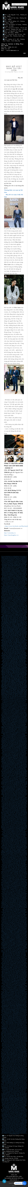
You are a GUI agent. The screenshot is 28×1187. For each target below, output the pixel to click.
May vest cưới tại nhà (20, 1002)
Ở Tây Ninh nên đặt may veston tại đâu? (9, 1019)
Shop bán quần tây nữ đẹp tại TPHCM (9, 1072)
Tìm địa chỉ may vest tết (5, 764)
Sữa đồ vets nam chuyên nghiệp (15, 879)
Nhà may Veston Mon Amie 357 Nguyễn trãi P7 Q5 (10, 1010)
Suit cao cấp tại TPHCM (9, 770)
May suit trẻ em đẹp (7, 1043)
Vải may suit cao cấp (11, 891)
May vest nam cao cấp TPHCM (13, 966)
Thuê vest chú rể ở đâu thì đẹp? (10, 1068)
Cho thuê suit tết (17, 768)
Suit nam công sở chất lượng (8, 1036)
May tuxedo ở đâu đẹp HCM (8, 862)
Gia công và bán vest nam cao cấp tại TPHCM (12, 983)
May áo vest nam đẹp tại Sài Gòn (16, 920)
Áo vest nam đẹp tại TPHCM (15, 1109)
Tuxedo (14, 774)
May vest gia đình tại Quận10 (10, 727)
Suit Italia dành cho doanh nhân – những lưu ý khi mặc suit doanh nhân (14, 1082)
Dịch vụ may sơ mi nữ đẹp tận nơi (8, 703)
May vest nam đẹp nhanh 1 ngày (12, 806)
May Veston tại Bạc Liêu (6, 1014)
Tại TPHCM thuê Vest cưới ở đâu (7, 1012)
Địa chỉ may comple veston (18, 876)
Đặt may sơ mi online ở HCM (20, 714)
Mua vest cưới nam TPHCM (15, 956)
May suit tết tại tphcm (7, 766)
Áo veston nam (12, 872)
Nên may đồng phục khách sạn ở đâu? (18, 611)
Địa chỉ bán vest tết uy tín (8, 721)
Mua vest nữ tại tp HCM (9, 1055)
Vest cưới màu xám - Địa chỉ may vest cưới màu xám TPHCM (11, 1085)
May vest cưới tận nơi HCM (17, 841)
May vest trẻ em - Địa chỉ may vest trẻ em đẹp (10, 1026)
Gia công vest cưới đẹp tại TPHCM (9, 982)
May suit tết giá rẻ (9, 767)
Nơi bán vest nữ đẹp (19, 1071)
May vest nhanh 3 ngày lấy (10, 743)
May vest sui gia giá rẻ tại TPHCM (16, 726)
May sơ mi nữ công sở (17, 1063)
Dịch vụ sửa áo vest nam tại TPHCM (7, 873)
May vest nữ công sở (14, 766)
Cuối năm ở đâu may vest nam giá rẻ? (9, 797)
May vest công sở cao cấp (9, 801)
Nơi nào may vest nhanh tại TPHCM (13, 733)
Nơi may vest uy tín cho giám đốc (19, 826)
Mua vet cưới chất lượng (9, 1003)
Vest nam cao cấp (15, 927)
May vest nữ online (21, 715)
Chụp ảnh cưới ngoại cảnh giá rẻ (7, 1109)
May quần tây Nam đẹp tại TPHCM (14, 1095)
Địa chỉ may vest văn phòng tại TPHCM (9, 761)
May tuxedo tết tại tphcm (12, 788)
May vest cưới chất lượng (7, 1004)
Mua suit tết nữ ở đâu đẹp (17, 782)
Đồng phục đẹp (18, 836)
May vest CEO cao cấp (8, 825)
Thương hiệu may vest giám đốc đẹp (12, 814)
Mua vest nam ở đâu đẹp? (19, 1056)
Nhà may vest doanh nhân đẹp (21, 818)
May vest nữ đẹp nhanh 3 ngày (22, 802)
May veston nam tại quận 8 (9, 1126)
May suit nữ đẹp (13, 1050)
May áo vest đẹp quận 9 (17, 904)
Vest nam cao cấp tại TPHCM (21, 815)
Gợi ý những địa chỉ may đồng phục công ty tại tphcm (16, 614)
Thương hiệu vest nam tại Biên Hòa (7, 941)
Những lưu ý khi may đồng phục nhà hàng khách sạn (17, 596)
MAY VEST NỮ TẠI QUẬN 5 (6, 1078)
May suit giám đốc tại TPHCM (10, 771)
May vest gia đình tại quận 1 (18, 727)
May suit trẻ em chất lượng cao (8, 1042)
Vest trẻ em (19, 1066)
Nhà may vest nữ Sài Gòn (14, 960)
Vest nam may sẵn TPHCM (21, 866)
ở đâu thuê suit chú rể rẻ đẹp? (7, 1041)
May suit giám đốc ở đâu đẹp (18, 771)
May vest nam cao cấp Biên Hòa (12, 943)
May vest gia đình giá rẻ (8, 747)
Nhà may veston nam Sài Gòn (11, 876)
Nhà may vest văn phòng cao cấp (19, 761)
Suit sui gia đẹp (12, 1044)
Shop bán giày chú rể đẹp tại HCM (10, 1102)
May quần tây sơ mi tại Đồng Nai (16, 929)
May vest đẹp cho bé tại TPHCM (7, 748)
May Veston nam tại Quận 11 (19, 1125)
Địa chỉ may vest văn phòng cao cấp (18, 759)
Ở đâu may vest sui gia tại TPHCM (20, 731)
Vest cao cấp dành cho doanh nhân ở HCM (9, 812)
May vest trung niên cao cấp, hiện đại (9, 992)
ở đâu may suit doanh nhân (16, 770)
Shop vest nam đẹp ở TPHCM (7, 960)
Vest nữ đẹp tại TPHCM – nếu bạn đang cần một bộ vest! (10, 1061)
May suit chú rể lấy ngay (21, 794)
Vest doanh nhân (18, 955)
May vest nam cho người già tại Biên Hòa (15, 936)
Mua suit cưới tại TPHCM (8, 783)
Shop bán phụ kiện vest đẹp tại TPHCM (10, 955)
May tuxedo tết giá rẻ (18, 788)
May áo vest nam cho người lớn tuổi (12, 951)
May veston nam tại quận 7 (17, 1126)
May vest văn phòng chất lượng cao (11, 762)
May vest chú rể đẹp (21, 853)
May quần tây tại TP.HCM (18, 997)
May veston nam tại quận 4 (15, 1127)
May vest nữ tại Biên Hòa (12, 944)
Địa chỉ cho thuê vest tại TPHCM (10, 877)
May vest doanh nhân (8, 829)
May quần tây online (20, 713)
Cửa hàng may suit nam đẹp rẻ (9, 909)
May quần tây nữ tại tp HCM (13, 1057)
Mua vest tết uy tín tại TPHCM (21, 719)
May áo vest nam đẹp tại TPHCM (9, 878)
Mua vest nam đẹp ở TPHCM (7, 870)
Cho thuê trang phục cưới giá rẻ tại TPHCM (16, 753)
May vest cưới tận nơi (5, 843)
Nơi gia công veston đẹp (6, 886)
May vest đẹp (11, 820)
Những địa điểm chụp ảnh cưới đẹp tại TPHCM (11, 1107)
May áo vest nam (15, 866)
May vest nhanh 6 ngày (15, 742)
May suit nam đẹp (17, 1050)
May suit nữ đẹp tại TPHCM (21, 1049)
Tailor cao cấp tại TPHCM (6, 844)
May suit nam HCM (8, 908)
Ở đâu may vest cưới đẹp (9, 1001)
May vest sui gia (13, 829)
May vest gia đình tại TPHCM (13, 745)
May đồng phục (13, 1133)
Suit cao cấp (4, 770)
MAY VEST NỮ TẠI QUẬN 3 (14, 1078)
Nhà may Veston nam (9, 1115)
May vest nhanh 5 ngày (22, 742)
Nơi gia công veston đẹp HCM (18, 885)
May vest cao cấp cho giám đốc (16, 957)
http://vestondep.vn (10, 533)
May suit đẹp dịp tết (5, 765)
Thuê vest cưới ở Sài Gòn (9, 915)
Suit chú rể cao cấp (6, 778)
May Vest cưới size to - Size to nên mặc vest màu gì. (10, 1025)
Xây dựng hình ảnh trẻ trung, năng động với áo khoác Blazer (10, 606)
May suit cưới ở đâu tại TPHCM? (19, 792)
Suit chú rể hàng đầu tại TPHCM (17, 1047)
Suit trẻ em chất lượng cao (14, 1041)
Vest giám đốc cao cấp (13, 808)
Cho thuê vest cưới (12, 824)
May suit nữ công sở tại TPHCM (9, 1037)
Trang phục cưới (15, 723)
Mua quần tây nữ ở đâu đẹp (16, 1055)
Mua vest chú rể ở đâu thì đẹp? (19, 1068)
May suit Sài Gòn (10, 970)
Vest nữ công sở (15, 1065)
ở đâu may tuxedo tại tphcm (15, 779)
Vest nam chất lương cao (21, 927)
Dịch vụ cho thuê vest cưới (11, 1113)
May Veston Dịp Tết (11, 907)
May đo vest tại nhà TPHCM (9, 842)
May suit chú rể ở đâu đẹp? (8, 1047)
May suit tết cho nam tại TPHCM (18, 791)
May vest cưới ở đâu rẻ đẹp (7, 974)
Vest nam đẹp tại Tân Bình (13, 921)
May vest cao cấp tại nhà (11, 712)
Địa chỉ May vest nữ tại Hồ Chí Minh (8, 1110)
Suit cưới (10, 777)
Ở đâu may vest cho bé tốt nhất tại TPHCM (10, 724)
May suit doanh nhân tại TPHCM (8, 772)
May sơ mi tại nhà (9, 711)
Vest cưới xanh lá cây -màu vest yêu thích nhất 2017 (13, 1091)
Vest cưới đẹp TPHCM (9, 948)
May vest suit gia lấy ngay (20, 738)
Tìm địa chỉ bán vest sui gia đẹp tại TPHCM (10, 731)
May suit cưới (6, 792)
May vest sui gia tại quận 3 (7, 726)
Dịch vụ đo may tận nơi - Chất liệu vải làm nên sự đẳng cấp (17, 558)
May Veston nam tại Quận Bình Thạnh (16, 1124)
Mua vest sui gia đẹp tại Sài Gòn (12, 738)
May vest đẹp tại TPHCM (17, 861)
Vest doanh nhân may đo (12, 811)
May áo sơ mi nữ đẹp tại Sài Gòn (10, 854)
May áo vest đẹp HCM (20, 901)
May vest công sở (17, 878)
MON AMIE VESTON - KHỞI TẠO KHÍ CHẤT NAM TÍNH (11, 685)
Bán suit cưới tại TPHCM (11, 800)
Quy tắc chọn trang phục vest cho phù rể (8, 582)
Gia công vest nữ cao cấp (17, 982)
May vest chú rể (20, 786)
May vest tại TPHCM (11, 841)
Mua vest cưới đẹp (14, 1002)
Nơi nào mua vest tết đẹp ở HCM (15, 717)
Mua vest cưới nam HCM (8, 913)
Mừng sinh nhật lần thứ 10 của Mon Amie (9, 567)
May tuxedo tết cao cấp (6, 789)
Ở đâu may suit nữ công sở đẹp (17, 1036)
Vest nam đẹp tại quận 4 (13, 923)
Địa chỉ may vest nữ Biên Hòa (21, 943)
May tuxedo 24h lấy (17, 790)
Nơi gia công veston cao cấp (16, 884)
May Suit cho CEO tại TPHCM (7, 773)
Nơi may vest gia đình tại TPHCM (9, 737)
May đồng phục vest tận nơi (6, 709)
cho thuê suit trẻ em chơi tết (10, 768)
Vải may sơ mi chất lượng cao (10, 889)
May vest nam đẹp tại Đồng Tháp (8, 1018)
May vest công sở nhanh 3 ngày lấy (6, 803)
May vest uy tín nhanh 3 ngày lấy (16, 803)
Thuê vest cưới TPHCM (16, 959)
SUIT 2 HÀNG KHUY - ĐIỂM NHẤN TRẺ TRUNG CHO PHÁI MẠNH (15, 689)
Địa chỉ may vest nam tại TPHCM (9, 859)
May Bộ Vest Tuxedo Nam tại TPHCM (8, 1119)
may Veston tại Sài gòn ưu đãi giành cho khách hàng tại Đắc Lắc (14, 1020)
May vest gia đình (6, 744)
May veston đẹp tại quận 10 (21, 1031)
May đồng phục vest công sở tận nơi (14, 839)
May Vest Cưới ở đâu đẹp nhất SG (6, 1080)
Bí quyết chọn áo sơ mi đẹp (21, 1004)
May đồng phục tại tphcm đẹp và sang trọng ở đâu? (17, 608)
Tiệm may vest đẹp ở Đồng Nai (7, 929)
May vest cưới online (18, 785)
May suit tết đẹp (14, 767)
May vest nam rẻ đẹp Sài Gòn (16, 924)
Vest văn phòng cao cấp (9, 760)
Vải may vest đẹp (17, 892)
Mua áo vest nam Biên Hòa (19, 942)
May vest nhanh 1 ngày (22, 807)
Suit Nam (15, 1096)
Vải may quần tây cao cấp (22, 888)
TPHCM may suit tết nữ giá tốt (20, 774)
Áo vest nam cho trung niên (11, 868)
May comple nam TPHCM (20, 947)
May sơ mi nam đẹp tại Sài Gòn (12, 855)
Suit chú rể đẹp (11, 1048)
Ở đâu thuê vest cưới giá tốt (16, 1001)
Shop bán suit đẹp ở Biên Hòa (11, 945)
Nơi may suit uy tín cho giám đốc (15, 825)
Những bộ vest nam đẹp (15, 870)
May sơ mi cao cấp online (12, 714)
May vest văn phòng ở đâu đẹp (9, 759)
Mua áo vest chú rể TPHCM (16, 953)
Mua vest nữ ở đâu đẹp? (13, 1056)
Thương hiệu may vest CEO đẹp (7, 815)
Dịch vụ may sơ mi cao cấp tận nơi (13, 702)
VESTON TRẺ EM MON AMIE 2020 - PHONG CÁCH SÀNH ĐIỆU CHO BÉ (13, 656)
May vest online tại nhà (7, 701)
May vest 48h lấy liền (14, 758)
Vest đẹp (9, 1112)
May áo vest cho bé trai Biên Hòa (15, 935)
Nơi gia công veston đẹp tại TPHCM (8, 885)
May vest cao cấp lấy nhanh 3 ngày (13, 802)
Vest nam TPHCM (12, 867)
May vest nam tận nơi (11, 843)
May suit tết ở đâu (19, 766)
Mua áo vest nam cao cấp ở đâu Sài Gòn (12, 919)
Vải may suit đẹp (6, 891)
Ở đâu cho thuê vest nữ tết (22, 779)
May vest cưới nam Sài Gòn (10, 912)
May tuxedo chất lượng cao (9, 860)
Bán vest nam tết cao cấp (20, 721)
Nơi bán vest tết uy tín (20, 718)
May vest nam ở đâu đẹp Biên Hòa (10, 939)
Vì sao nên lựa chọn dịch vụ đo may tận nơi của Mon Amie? (11, 580)
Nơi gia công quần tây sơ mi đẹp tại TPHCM (10, 979)
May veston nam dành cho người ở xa (16, 1121)
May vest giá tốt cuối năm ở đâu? (17, 784)
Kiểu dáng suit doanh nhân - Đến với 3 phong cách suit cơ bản (16, 591)
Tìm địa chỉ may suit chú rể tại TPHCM (15, 776)
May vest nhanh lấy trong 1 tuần (21, 741)
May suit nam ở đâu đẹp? (14, 1049)
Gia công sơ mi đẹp (9, 884)
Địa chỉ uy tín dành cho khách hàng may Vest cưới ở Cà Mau (17, 1014)
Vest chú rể (6, 774)
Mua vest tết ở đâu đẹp (7, 717)
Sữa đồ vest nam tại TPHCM (18, 880)
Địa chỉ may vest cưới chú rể (16, 974)
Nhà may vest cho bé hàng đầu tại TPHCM (11, 725)
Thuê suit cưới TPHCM (17, 907)
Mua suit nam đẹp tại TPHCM (15, 908)
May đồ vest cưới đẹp (8, 897)
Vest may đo (6, 965)
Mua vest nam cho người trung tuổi (8, 959)
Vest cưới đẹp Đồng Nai (16, 932)
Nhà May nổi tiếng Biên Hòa (19, 944)
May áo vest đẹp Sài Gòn (13, 901)
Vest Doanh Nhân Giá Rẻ (13, 1053)
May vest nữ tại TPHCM (16, 970)
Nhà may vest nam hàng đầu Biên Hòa (18, 941)
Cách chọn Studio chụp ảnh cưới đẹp (9, 1108)
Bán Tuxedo (6, 800)
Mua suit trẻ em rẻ (20, 1041)
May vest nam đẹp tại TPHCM (9, 968)
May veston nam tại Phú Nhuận (18, 1030)
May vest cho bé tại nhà (15, 749)
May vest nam (19, 1132)
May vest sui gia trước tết (13, 739)
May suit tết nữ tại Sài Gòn (10, 791)
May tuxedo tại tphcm (12, 789)
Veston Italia (9, 957)
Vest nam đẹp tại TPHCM (21, 1061)
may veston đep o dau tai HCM (14, 1112)
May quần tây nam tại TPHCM (18, 859)
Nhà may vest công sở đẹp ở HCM (19, 797)
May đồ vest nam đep (5, 898)
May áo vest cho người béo (16, 954)
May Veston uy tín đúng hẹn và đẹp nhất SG (14, 1006)
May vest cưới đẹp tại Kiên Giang (13, 1015)
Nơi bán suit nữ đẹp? (20, 1048)
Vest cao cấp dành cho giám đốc (9, 853)
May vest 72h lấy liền (8, 758)
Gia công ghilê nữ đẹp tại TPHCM (18, 985)
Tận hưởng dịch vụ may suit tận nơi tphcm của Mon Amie (13, 562)
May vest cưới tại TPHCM (11, 785)
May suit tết (18, 764)
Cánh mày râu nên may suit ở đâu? (19, 994)
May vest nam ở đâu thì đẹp (15, 949)
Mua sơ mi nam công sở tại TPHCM (14, 1062)
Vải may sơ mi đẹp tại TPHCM (19, 889)
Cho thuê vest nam (14, 849)
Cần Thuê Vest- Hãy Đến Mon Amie (20, 1113)
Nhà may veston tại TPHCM (15, 874)
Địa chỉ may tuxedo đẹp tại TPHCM (9, 861)
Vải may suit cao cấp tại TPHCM (15, 890)
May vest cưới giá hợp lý (7, 831)
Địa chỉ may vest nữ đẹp (8, 1066)
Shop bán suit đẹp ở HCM (16, 972)
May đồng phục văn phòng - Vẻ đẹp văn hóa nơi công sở (14, 607)
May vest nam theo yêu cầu (7, 914)
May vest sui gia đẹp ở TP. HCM (10, 998)
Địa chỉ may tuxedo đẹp (7, 971)
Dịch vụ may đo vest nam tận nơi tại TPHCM (8, 705)
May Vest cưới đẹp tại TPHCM (14, 786)
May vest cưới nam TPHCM (9, 954)
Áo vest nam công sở (15, 873)
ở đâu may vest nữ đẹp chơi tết (13, 778)
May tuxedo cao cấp (11, 790)
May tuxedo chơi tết (5, 790)
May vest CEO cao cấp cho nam (13, 706)
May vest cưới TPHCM (22, 950)
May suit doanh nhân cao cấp (16, 967)
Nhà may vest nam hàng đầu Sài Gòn (10, 917)
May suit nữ (22, 1050)
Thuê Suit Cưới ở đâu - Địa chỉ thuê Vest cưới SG (18, 1080)
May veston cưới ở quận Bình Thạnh (9, 1030)
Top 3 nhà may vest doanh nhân (14, 695)
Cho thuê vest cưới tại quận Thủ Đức (17, 1115)
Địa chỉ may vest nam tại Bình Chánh (14, 1029)
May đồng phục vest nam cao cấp (16, 833)
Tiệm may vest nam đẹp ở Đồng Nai (15, 937)
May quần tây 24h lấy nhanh (7, 755)
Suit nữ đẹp (19, 1051)
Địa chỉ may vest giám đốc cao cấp (11, 817)
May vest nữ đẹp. (8, 1059)
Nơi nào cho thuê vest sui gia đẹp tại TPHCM (10, 735)
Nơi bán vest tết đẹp (14, 721)
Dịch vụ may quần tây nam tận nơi (19, 701)
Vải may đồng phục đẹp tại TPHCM (14, 886)
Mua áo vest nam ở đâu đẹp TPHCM (15, 971)
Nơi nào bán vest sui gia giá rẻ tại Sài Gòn (11, 736)
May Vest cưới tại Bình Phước (19, 1019)
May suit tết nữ (22, 790)
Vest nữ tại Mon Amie (18, 838)
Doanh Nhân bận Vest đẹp (21, 906)
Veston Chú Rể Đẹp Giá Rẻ (10, 1054)
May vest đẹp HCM (19, 896)
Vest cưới (6, 806)
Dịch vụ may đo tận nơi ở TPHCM (17, 707)
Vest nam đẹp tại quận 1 (8, 924)
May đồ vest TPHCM (7, 973)
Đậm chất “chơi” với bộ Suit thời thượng (8, 602)
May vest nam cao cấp (7, 977)
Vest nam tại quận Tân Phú (8, 1131)
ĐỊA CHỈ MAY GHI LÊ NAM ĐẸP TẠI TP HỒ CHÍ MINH (16, 1098)
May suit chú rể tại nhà (8, 794)
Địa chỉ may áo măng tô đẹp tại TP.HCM (12, 1104)
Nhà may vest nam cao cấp (6, 921)
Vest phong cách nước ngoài (18, 1116)
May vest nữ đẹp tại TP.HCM (11, 997)
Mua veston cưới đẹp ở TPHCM (12, 947)
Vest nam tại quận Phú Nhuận (10, 1130)
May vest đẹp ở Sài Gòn (15, 950)
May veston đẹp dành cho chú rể (17, 1118)
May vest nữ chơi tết (9, 784)
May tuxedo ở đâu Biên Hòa (6, 936)
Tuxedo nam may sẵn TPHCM (16, 862)
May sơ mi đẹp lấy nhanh (6, 756)
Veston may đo (18, 811)
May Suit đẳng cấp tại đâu (15, 1013)
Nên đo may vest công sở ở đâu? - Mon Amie (19, 589)
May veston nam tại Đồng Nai (10, 1129)
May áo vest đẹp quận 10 (10, 904)
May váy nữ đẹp (7, 1057)
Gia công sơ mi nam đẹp (21, 882)
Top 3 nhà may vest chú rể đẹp (7, 696)
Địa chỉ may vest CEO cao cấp (15, 823)
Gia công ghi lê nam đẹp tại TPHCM (9, 985)
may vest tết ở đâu (15, 765)
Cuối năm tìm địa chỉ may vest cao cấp (9, 796)
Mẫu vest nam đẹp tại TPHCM (20, 867)
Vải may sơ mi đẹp (8, 890)
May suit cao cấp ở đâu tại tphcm (16, 773)
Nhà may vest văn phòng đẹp (16, 760)
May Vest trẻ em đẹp (14, 1066)
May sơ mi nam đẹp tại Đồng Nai (18, 930)
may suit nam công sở (7, 1038)
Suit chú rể (19, 777)
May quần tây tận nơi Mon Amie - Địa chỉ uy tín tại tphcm (14, 560)
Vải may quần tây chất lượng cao (14, 888)
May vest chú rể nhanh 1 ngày (21, 806)
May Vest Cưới (18, 1106)
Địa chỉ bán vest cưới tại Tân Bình (14, 1024)
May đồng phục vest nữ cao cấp (8, 972)
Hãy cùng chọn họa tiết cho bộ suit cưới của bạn (15, 572)
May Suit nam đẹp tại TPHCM (13, 1051)
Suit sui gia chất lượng (17, 1044)
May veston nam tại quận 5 (7, 1127)
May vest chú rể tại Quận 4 (15, 1033)
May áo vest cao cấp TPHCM (12, 900)
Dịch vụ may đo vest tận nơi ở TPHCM (20, 705)
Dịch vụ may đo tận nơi (8, 708)
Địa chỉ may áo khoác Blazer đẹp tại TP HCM (12, 1101)
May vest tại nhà (12, 701)
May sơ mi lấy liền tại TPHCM (14, 756)
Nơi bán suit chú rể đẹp (18, 1045)
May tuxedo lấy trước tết (19, 789)
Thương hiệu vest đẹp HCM (19, 895)
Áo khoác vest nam (17, 868)
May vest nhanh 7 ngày (9, 742)
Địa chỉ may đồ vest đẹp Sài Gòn (15, 897)
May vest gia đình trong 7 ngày (13, 744)
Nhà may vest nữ (18, 845)
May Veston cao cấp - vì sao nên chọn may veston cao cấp (10, 1027)
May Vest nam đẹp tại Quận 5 (8, 1033)
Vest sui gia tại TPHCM (7, 837)
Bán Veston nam (18, 1120)
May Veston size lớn (8, 1121)
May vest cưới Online (14, 1004)
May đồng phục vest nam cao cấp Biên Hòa (8, 933)
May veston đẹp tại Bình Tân (20, 1023)
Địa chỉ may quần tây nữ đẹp (8, 850)
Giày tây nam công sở (7, 823)
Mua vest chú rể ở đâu (10, 782)
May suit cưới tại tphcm (11, 792)
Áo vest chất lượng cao (11, 906)
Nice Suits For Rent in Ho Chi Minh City (13, 903)
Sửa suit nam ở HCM (6, 872)
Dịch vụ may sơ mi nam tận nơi (18, 703)
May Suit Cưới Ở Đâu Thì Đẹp (16, 1077)
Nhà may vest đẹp (7, 896)
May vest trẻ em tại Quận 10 (7, 833)
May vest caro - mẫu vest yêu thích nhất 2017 (10, 1084)
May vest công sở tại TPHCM (17, 801)
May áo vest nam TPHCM (6, 871)
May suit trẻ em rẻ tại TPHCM (16, 1042)
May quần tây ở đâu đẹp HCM (9, 851)
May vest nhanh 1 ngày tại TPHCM (13, 807)
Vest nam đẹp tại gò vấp (21, 921)
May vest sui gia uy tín (7, 739)
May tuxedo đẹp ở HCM (18, 865)
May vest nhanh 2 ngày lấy (17, 743)
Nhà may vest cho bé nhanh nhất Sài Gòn (19, 737)
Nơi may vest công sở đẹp (18, 800)
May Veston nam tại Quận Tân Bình (10, 1125)
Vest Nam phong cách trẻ (21, 1110)
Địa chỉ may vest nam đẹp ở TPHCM (18, 965)
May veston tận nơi (22, 839)
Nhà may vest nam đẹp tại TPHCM (13, 978)
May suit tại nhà (5, 841)
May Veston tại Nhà (6, 1106)
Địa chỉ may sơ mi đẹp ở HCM (16, 856)
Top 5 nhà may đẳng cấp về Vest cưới (17, 1012)
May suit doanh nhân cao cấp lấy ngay (17, 772)
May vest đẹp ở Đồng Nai (9, 932)
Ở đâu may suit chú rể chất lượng (7, 1039)
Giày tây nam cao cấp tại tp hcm (14, 1103)
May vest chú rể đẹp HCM (18, 912)
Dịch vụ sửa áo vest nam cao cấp (6, 874)
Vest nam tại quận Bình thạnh (16, 1131)
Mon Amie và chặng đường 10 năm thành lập (10, 576)
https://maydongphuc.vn (11, 535)
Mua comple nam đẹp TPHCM (7, 956)
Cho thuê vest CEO (10, 707)
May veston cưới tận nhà (6, 839)
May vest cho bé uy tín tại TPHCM (16, 748)
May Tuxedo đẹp (5, 866)
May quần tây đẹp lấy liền (14, 755)
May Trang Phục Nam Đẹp (17, 1073)
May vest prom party (13, 837)
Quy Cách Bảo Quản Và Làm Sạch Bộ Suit (15, 577)
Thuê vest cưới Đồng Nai (16, 931)
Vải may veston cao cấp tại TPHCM (10, 892)
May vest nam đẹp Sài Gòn (17, 925)
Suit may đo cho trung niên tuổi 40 (19, 992)
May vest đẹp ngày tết (15, 783)
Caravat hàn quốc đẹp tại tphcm (20, 1102)
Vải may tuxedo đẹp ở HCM (10, 864)
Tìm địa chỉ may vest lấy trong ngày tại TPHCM (10, 729)
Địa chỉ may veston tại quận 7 (19, 1032)
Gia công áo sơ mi (15, 986)
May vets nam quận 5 (22, 844)
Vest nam (8, 1071)
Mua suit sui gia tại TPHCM (17, 1043)
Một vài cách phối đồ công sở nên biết (16, 995)
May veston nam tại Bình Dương (18, 1129)
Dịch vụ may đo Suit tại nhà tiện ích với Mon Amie (12, 595)
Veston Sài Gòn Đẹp (21, 977)
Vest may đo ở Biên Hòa (8, 935)
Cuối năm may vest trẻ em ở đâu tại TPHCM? (16, 798)
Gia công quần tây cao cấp (7, 882)
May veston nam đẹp (22, 819)
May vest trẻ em (16, 853)
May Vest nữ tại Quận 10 (9, 1077)
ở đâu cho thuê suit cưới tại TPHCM (14, 780)
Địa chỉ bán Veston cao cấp (8, 1007)
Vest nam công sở (12, 813)
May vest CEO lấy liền (6, 811)
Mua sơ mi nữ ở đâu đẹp (6, 1056)
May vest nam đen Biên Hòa (18, 933)
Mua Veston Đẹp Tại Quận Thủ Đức (9, 1116)
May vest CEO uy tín (7, 824)
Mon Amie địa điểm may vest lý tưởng (14, 830)
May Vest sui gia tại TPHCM (17, 1067)
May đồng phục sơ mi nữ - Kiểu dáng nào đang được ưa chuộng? (13, 600)
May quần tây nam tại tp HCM (21, 1057)
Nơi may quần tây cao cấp (7, 849)
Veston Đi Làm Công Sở (21, 1053)
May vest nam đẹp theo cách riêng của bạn (16, 1059)
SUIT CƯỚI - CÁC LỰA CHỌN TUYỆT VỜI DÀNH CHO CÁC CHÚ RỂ (13, 639)
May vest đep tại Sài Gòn (13, 896)
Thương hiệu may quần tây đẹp (16, 850)
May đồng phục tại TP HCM (7, 1133)
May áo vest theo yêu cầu (6, 901)
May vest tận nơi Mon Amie (13, 709)
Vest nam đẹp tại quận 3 (20, 923)
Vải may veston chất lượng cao (19, 891)
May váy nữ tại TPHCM (22, 960)
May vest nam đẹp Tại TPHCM (14, 977)
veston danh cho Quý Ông (12, 1120)
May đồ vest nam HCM (15, 914)
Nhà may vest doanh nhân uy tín (12, 818)
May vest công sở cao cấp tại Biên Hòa (10, 942)
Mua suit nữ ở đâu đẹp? (7, 1049)
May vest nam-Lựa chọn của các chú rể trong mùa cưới (11, 988)
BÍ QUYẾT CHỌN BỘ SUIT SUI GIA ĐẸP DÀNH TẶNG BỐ (11, 633)
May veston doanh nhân (22, 827)
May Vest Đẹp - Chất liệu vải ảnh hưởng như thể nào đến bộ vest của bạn (12, 1074)
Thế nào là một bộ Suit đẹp (5, 1079)
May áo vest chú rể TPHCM (9, 953)
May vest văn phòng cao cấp (20, 762)
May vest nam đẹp (14, 815)
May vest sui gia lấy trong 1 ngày (12, 741)
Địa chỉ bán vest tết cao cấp (13, 718)
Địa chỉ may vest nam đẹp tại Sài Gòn (15, 918)
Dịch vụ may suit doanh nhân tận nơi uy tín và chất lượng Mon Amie (10, 556)
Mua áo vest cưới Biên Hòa (19, 939)
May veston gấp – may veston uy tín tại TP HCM (15, 1088)
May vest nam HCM (14, 913)
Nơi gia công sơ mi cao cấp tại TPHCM (10, 883)
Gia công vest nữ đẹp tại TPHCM (20, 979)
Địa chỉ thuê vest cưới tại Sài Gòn (15, 1000)
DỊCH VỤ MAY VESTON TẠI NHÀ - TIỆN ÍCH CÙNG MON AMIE (12, 664)
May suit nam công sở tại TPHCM (18, 1037)
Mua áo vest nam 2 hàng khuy (14, 973)
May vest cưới (6, 785)
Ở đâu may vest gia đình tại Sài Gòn (16, 732)
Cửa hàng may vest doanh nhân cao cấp (20, 813)
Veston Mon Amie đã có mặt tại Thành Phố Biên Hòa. (11, 926)
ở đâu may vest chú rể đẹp (21, 778)
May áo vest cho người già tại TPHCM (18, 915)
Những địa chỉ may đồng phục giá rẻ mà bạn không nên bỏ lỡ (11, 613)
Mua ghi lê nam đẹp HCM (10, 961)
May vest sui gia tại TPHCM (21, 739)
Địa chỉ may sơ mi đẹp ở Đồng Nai (8, 930)
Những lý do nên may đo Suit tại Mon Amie (19, 602)
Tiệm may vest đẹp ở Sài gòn (8, 950)
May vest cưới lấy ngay (6, 786)
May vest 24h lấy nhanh (21, 758)
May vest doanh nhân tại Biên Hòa (20, 945)
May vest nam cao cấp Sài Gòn (9, 925)
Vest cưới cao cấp (10, 774)
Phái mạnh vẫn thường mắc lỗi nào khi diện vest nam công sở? (15, 588)
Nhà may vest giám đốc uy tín (20, 817)
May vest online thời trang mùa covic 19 (14, 700)
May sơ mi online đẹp (11, 715)
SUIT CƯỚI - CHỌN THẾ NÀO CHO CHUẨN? (15, 644)
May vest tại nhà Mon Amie (16, 711)
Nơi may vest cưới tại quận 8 (10, 1032)
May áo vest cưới (19, 900)
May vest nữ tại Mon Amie (12, 1060)
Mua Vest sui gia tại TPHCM (9, 1067)
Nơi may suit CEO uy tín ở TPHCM (17, 820)
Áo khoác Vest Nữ (19, 1096)
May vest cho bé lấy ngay (7, 750)
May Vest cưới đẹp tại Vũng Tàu (17, 1018)
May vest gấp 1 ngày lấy (13, 1071)
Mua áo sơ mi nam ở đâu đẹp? (10, 1073)
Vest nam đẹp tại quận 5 (7, 923)
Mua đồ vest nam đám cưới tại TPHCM (9, 962)
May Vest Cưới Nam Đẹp (9, 1094)
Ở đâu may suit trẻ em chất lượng (17, 1039)
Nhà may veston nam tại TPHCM (14, 819)
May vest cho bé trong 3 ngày (8, 749)
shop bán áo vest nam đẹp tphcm (8, 967)
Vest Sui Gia (4, 1068)
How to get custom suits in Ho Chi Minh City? (9, 895)
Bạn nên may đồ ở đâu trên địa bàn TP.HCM (17, 996)
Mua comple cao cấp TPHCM (10, 832)
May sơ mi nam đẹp (9, 856)
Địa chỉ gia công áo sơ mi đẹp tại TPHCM (11, 984)
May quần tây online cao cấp (7, 713)
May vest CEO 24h (9, 809)
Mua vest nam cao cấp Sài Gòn (7, 920)
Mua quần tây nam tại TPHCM (18, 1072)
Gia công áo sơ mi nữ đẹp (9, 986)
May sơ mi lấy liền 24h (22, 756)
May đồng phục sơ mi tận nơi (15, 708)
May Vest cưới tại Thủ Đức (12, 1023)
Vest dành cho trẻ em (13, 1089)
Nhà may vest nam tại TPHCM (17, 848)
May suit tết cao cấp (19, 767)
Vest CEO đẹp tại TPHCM (19, 812)
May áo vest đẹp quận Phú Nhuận (11, 902)
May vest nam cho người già (21, 951)
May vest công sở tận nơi (16, 842)
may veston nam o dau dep (8, 1118)
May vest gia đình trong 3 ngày (21, 744)
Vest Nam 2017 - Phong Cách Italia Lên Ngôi (17, 1114)
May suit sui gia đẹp (6, 1044)
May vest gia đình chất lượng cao (16, 747)
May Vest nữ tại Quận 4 (21, 1076)
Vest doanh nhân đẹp (6, 813)
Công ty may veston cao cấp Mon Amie (14, 835)
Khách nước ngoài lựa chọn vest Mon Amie (9, 838)
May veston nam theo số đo (17, 1119)
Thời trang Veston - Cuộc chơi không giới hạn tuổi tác (10, 991)
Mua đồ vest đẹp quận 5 (11, 898)
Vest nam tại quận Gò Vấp (18, 1130)
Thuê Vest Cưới (5, 1113)
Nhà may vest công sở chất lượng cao (12, 795)
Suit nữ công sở (12, 1038)
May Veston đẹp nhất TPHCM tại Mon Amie (19, 1008)
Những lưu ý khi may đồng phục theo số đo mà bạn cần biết (10, 586)
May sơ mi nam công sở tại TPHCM (9, 1063)
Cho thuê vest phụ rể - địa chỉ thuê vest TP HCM (12, 1086)
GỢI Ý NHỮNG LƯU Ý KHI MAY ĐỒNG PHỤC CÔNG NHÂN (13, 626)
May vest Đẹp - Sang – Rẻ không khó (15, 976)
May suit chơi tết (10, 765)
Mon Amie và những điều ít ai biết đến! (20, 574)
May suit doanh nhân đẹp (16, 909)
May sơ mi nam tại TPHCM (11, 845)
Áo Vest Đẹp (16, 906)
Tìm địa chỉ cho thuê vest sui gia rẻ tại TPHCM (9, 730)
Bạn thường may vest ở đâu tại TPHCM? (16, 831)
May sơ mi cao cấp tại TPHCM (21, 855)
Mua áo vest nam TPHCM (16, 968)
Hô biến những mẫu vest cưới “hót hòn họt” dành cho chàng (16, 583)
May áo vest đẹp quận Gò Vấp (20, 902)
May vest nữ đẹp (15, 1110)
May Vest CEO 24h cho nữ (21, 706)
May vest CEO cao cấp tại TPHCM (8, 821)
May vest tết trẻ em (20, 783)
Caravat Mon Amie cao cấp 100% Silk (15, 570)
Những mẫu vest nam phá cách (8, 1132)
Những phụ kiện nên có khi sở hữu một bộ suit (10, 836)
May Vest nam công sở (9, 1065)
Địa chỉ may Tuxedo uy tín (17, 864)
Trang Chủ (11, 1183)
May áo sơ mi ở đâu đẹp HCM (19, 854)
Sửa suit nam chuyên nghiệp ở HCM (15, 871)
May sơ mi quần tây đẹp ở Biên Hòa (18, 938)
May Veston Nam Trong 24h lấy (13, 1076)
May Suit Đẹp (23, 864)
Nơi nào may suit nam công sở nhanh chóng (13, 1035)
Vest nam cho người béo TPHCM (19, 962)
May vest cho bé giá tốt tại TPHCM (16, 750)
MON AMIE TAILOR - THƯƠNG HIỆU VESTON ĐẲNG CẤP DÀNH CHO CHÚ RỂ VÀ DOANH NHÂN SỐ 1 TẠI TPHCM (14, 669)
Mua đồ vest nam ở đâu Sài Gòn (19, 917)
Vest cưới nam (21, 874)
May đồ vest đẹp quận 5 (18, 898)
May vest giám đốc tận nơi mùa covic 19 (15, 697)
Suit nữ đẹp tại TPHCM (6, 1051)
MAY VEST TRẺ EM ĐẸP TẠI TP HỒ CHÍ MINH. (16, 1100)
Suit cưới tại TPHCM (15, 777)
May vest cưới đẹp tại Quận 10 (8, 1002)
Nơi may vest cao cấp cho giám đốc (10, 826)
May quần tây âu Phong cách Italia (19, 1054)
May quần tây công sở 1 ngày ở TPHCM (13, 754)
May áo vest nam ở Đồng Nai (9, 931)
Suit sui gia (22, 1044)
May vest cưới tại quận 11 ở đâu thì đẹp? (12, 1031)
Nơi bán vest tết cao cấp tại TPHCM (10, 720)
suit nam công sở (17, 1038)
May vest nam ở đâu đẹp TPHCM (17, 948)
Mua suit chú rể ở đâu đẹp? (10, 1045)
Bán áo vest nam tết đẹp (6, 718)
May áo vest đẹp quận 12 (22, 903)
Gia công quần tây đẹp (14, 882)
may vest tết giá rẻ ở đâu (21, 765)
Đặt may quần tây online (15, 713)
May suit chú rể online (14, 794)
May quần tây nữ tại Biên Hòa (9, 938)
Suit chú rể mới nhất (6, 1048)
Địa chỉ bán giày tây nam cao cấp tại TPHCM (19, 821)
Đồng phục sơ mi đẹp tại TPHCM (14, 844)
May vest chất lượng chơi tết (13, 764)
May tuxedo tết (6, 788)
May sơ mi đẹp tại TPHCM (19, 829)
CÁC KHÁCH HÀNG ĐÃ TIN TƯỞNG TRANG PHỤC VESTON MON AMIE (14, 620)
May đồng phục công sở (19, 1133)
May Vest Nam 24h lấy (12, 1106)
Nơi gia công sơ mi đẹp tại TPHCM (20, 883)
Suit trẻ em (11, 1043)
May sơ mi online (16, 715)
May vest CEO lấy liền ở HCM (16, 809)
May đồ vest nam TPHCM (11, 865)
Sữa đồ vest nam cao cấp (11, 880)
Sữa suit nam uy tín (18, 877)
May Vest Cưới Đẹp (6, 1095)
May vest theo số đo (5, 1120)
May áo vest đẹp (5, 906)
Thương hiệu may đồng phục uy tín (18, 851)
